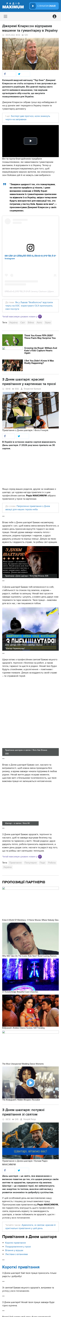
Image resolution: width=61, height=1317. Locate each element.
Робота (52, 862)
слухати (46, 5)
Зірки (48, 322)
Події (42, 862)
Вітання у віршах (14, 1250)
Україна (13, 322)
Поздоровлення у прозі (18, 1246)
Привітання (15, 862)
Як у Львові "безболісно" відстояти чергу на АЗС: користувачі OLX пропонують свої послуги (29, 305)
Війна (31, 322)
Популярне (31, 862)
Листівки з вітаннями (16, 1254)
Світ (22, 322)
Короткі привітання (15, 1242)
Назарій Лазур (29, 1119)
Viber (40, 316)
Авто (39, 322)
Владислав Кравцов (32, 389)
